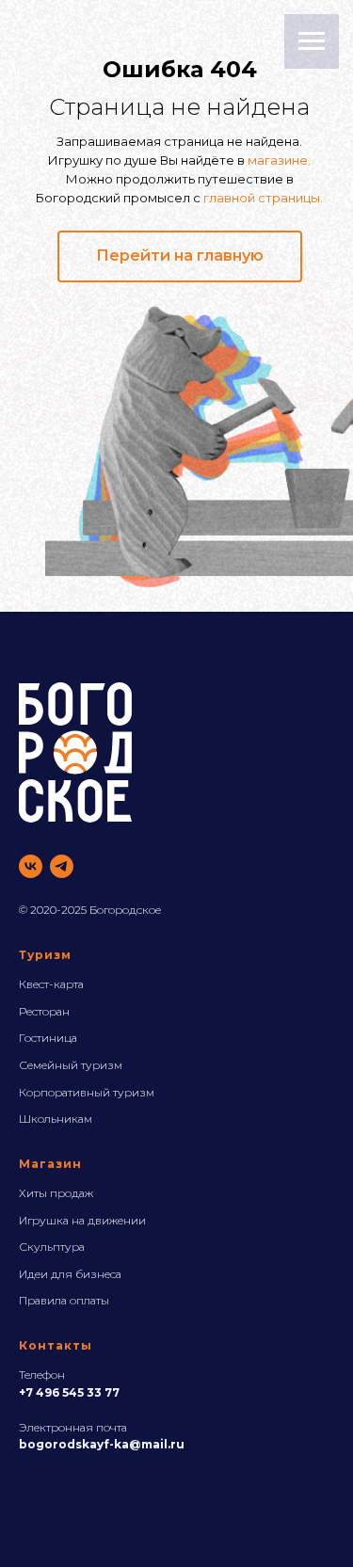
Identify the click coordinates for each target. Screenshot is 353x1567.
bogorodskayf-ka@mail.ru (102, 1444)
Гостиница (48, 1038)
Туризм (45, 955)
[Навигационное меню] (311, 41)
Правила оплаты (64, 1300)
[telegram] (61, 866)
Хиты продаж (56, 1193)
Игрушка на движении (82, 1220)
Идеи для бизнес (67, 1274)
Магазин (50, 1164)
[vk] (30, 866)
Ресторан (44, 1011)
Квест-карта (51, 984)
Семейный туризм (70, 1065)
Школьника (51, 1118)
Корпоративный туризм (86, 1092)
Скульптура (52, 1246)
